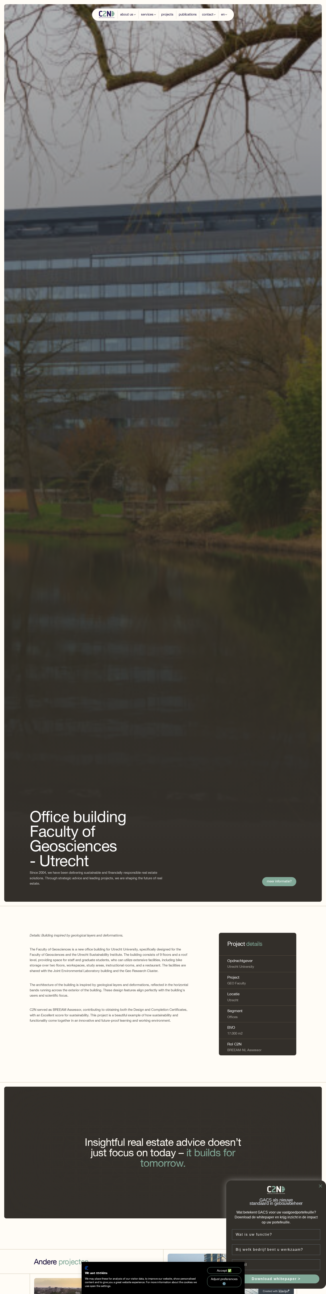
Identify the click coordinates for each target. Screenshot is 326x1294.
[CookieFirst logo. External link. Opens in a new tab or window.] (86, 1268)
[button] (128, 14)
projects (167, 14)
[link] (279, 881)
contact (207, 14)
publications (188, 14)
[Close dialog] (320, 1186)
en (223, 14)
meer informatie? (279, 881)
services (147, 14)
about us (126, 14)
